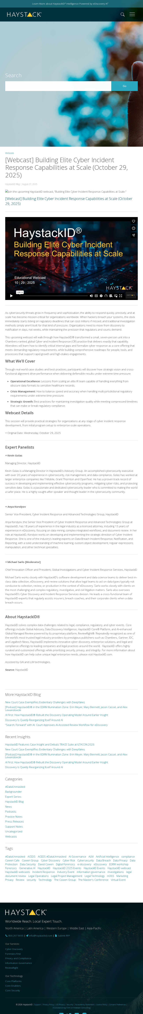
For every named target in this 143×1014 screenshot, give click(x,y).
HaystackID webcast (119, 868)
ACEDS (31, 856)
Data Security (28, 864)
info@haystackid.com (40, 935)
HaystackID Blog (14, 801)
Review (20, 879)
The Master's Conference (93, 879)
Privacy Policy (48, 1004)
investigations (116, 872)
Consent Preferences (117, 1004)
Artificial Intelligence (107, 856)
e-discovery (84, 864)
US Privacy (60, 1004)
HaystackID (24, 14)
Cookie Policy (101, 1004)
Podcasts (10, 811)
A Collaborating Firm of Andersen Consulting (72, 1007)
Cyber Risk (69, 860)
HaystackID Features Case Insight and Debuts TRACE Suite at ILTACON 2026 (49, 744)
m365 (110, 876)
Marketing (122, 876)
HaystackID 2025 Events (67, 868)
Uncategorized (13, 831)
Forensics (11, 868)
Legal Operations (38, 876)
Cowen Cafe (12, 860)
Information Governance (18, 963)
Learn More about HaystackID (49, 3)
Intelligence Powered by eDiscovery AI (87, 3)
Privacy (9, 879)
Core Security (12, 990)
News (8, 806)
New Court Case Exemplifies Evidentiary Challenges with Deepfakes (45, 702)
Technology (45, 879)
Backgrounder (13, 791)
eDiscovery (100, 864)
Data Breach (103, 860)
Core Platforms (13, 981)
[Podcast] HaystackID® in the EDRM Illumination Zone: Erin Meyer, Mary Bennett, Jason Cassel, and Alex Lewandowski (66, 708)
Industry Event (65, 872)
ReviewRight (11, 967)
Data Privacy (120, 860)
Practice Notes (13, 816)
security (31, 879)
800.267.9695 (15, 935)
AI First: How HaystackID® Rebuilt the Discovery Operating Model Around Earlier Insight (56, 715)
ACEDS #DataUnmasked (52, 856)
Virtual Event (118, 879)
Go (128, 85)
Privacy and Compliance (18, 958)
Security (70, 1004)
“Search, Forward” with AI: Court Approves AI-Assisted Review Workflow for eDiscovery (56, 725)
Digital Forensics (65, 864)
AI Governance (77, 856)
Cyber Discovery (50, 860)
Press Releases (14, 821)
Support (37, 1004)
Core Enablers (13, 985)
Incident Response (43, 872)
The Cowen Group (65, 879)
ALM (91, 856)
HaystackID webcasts (17, 872)
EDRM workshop (119, 864)
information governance (91, 872)
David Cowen (46, 864)
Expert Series (13, 796)
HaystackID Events (94, 868)
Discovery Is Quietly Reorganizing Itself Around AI (34, 720)
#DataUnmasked (15, 786)
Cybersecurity (85, 860)
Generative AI (27, 868)
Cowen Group (30, 860)
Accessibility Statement (84, 1004)
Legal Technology (95, 876)
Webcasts (9, 153)
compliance (128, 856)
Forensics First (13, 953)
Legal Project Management (66, 876)
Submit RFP (63, 935)
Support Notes (14, 826)
